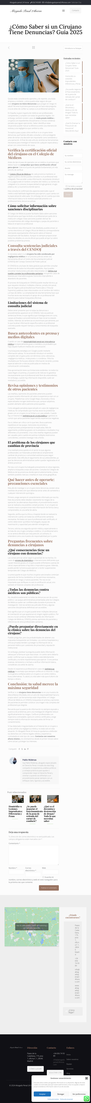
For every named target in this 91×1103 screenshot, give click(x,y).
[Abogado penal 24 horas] (26, 10)
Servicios (69, 1068)
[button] (86, 1078)
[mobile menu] (63, 10)
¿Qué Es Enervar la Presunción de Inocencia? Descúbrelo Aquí (72, 127)
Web (44, 868)
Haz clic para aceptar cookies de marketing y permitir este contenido (31, 926)
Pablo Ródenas (30, 759)
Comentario (14, 843)
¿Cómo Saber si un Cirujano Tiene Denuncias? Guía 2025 (72, 67)
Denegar (60, 1094)
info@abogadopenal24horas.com (57, 2)
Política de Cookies (53, 1099)
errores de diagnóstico (24, 560)
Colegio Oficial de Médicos (20, 174)
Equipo (69, 1064)
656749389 (36, 2)
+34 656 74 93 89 (77, 962)
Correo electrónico (30, 869)
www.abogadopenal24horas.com (77, 991)
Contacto (75, 10)
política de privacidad (73, 189)
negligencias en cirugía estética (35, 416)
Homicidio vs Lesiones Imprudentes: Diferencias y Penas (16, 811)
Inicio (68, 1054)
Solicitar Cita (76, 2)
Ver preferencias (79, 1094)
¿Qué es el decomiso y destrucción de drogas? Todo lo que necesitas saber (50, 813)
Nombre (13, 868)
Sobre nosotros (72, 1059)
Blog (68, 1073)
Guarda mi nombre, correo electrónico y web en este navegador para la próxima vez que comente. (33, 879)
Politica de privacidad (66, 1099)
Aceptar (42, 1094)
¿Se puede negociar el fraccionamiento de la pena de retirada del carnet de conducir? (34, 813)
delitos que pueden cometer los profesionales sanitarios (32, 272)
